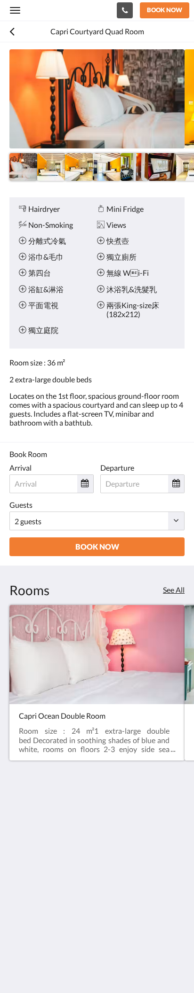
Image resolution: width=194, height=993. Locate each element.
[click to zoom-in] (97, 98)
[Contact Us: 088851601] (125, 10)
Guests (20, 504)
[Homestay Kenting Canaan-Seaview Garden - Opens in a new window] (44, 901)
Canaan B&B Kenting (59, 10)
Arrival (20, 467)
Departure (117, 467)
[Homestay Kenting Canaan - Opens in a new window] (18, 901)
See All (174, 589)
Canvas (61, 967)
